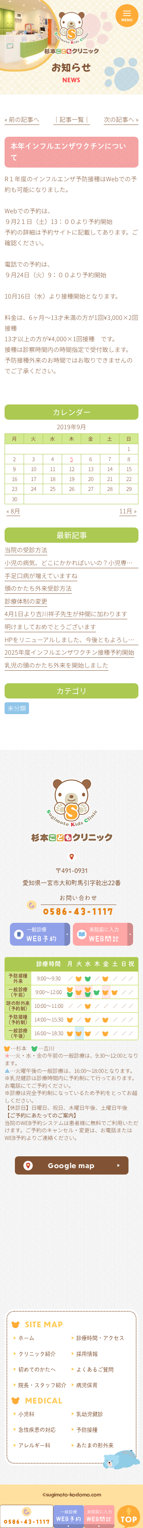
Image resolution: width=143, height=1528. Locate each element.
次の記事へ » (121, 119)
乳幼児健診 (89, 1414)
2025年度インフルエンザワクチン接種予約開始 (69, 652)
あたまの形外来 (95, 1445)
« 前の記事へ (22, 119)
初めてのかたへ (37, 1369)
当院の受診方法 (26, 549)
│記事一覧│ (71, 119)
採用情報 (87, 1354)
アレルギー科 (34, 1445)
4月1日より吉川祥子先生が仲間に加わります (66, 613)
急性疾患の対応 (37, 1429)
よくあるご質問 (95, 1369)
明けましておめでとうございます (50, 626)
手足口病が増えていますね (41, 575)
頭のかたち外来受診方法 (38, 588)
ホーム (26, 1338)
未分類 (17, 708)
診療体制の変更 (26, 601)
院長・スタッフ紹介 (42, 1385)
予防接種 (87, 1429)
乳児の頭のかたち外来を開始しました (56, 665)
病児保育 (87, 1385)
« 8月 (13, 510)
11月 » (128, 510)
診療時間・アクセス (100, 1338)
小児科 (26, 1414)
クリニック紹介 (37, 1354)
